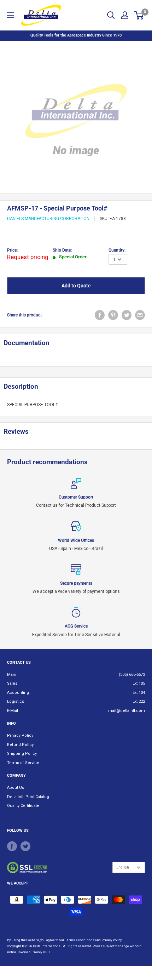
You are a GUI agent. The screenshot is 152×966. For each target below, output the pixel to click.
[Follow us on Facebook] (12, 846)
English (122, 867)
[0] (139, 15)
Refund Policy (20, 744)
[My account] (124, 15)
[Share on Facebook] (100, 315)
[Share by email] (140, 315)
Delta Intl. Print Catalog (28, 796)
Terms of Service (23, 762)
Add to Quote (76, 285)
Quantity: (117, 250)
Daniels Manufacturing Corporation (48, 218)
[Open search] (111, 15)
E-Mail (12, 710)
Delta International (47, 946)
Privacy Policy (20, 735)
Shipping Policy (22, 753)
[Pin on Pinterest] (113, 315)
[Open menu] (10, 15)
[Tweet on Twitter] (126, 315)
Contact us (19, 662)
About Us (15, 787)
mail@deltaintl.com (126, 710)
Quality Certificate (23, 805)
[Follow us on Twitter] (25, 846)
